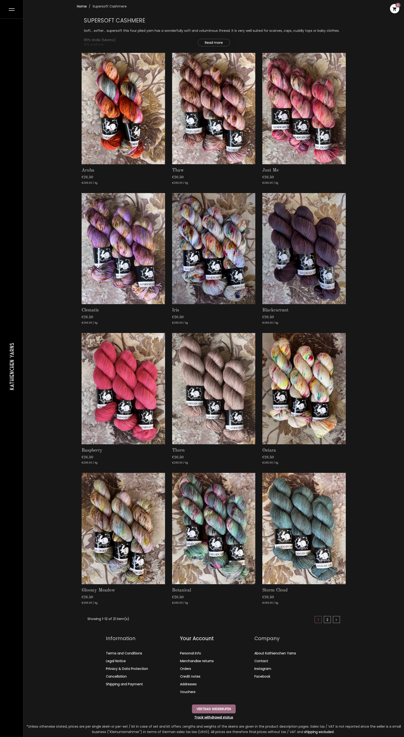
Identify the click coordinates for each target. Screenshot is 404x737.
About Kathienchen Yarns (275, 653)
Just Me (270, 170)
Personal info (190, 653)
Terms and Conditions (124, 653)
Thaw (178, 170)
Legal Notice (116, 661)
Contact (261, 661)
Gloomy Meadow (98, 590)
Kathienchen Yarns (12, 366)
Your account (197, 638)
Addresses (188, 684)
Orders (185, 668)
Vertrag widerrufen (214, 709)
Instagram (262, 668)
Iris (175, 310)
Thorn (178, 450)
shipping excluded (319, 732)
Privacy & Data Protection (127, 668)
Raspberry (92, 450)
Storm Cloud (275, 590)
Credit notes (190, 676)
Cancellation (116, 676)
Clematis (90, 310)
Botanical (181, 590)
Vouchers (187, 692)
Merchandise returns (197, 661)
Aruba (88, 170)
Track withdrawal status (213, 717)
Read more (214, 42)
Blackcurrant (275, 310)
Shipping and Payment (124, 684)
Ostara (269, 450)
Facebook (262, 676)
